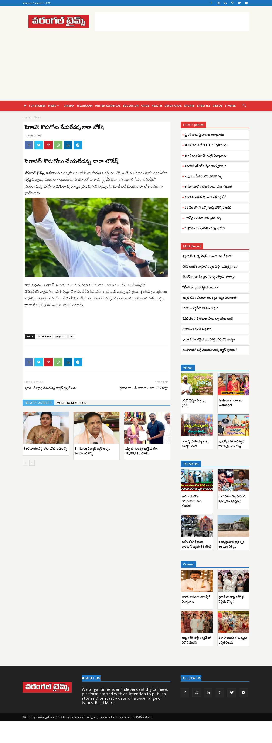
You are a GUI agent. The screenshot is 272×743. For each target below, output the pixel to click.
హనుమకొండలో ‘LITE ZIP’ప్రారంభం (206, 145)
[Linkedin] (225, 3)
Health (157, 105)
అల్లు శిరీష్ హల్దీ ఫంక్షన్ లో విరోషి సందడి (196, 640)
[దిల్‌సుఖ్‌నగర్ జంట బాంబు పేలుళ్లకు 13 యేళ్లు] (197, 526)
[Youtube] (246, 3)
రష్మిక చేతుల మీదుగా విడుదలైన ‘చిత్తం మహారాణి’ (210, 297)
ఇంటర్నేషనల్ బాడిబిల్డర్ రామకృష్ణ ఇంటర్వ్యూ (231, 443)
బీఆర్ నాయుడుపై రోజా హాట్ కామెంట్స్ (45, 448)
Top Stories (37, 105)
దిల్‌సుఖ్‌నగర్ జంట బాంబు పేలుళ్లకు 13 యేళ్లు (196, 543)
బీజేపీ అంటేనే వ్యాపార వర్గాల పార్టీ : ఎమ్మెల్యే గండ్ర (210, 266)
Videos (217, 105)
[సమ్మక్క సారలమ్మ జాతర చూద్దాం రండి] (197, 425)
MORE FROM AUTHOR (71, 403)
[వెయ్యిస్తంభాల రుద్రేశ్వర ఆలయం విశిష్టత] (233, 526)
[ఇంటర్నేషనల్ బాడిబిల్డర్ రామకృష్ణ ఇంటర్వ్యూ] (233, 425)
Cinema (69, 105)
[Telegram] (78, 145)
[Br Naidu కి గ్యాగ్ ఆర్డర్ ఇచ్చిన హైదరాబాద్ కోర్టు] (96, 428)
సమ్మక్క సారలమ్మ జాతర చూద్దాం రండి (196, 443)
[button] (244, 105)
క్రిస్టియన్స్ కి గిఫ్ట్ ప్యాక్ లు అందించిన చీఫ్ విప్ (207, 256)
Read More (105, 702)
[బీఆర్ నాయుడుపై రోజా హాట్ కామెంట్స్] (46, 428)
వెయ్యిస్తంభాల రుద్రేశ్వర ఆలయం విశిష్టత (232, 543)
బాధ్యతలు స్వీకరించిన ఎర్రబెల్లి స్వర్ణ (204, 176)
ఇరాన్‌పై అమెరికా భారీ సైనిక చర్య (203, 218)
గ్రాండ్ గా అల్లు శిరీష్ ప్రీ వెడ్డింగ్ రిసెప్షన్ (231, 599)
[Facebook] (211, 3)
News (52, 105)
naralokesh (44, 336)
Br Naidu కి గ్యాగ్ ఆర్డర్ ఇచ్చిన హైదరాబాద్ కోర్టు (92, 450)
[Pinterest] (232, 3)
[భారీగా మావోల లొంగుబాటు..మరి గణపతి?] (197, 480)
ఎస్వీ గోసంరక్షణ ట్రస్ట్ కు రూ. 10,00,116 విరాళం (141, 450)
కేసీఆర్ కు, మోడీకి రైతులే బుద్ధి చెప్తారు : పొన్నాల (209, 277)
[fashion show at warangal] (233, 384)
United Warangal (107, 105)
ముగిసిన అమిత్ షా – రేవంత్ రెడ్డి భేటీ (205, 197)
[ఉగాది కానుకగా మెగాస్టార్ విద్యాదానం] (197, 581)
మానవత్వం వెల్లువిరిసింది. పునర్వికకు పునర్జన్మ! (232, 498)
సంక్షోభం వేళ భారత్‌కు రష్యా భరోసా (205, 228)
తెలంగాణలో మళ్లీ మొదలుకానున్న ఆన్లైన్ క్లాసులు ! (210, 349)
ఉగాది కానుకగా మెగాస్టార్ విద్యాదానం (206, 155)
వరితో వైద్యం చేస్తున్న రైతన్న (193, 402)
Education (131, 105)
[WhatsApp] (58, 145)
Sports (189, 105)
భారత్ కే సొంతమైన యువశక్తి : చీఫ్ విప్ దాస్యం (209, 339)
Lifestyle (203, 105)
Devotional (173, 105)
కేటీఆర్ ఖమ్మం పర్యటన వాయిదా (200, 287)
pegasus (60, 336)
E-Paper (230, 105)
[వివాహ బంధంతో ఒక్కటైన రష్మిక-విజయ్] (233, 622)
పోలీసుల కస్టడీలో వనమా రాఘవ (200, 308)
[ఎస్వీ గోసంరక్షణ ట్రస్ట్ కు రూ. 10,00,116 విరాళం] (147, 428)
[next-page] (32, 463)
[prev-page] (25, 463)
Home (26, 117)
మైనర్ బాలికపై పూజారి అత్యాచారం (204, 134)
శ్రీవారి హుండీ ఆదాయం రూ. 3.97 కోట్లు (144, 388)
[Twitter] (239, 3)
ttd (72, 336)
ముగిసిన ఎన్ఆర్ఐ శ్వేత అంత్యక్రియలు (205, 165)
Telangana (84, 105)
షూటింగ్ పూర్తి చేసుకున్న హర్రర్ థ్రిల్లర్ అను (51, 388)
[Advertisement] (172, 21)
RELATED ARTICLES (38, 403)
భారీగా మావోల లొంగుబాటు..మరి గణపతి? (208, 186)
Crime (145, 105)
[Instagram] (218, 3)
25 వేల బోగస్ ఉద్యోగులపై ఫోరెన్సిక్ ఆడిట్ (208, 207)
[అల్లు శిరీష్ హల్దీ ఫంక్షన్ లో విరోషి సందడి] (197, 622)
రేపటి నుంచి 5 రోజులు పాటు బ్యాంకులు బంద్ (208, 318)
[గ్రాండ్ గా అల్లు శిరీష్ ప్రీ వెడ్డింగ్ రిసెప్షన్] (233, 581)
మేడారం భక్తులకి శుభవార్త (197, 329)
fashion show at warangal (230, 402)
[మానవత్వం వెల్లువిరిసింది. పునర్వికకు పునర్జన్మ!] (233, 480)
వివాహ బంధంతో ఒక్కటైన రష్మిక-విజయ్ (233, 640)
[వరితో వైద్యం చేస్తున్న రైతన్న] (197, 384)
